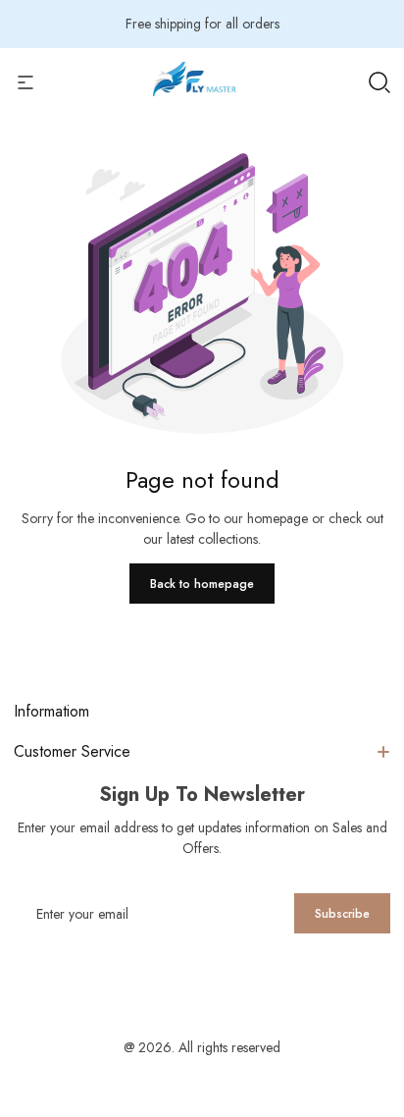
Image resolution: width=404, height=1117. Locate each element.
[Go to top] (368, 1010)
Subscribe (342, 914)
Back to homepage (202, 584)
